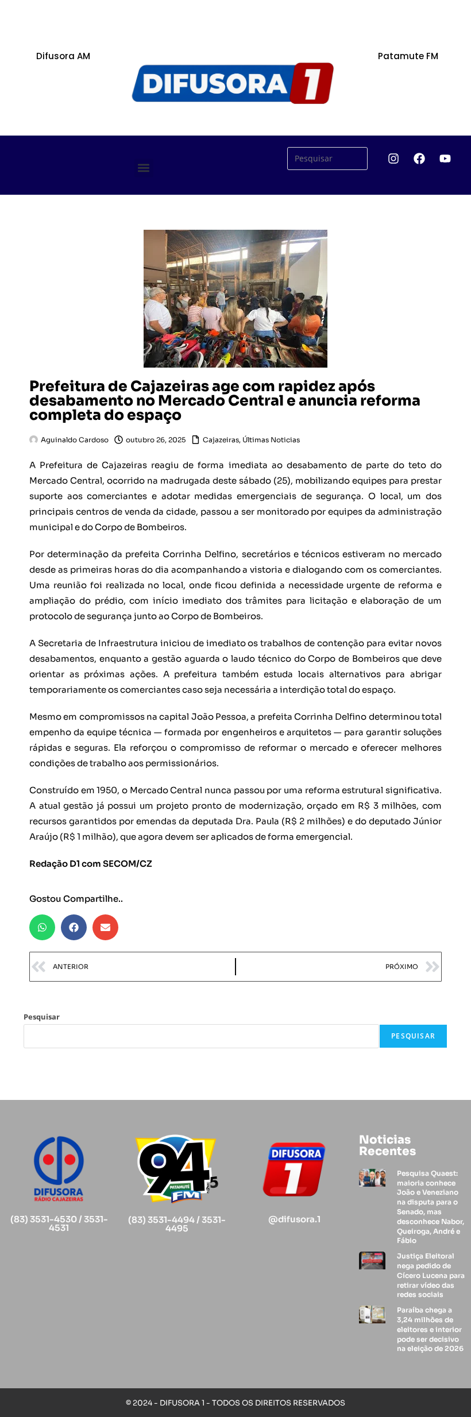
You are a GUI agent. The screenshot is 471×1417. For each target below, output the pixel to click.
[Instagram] (393, 158)
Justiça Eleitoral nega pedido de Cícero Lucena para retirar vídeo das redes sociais (431, 1275)
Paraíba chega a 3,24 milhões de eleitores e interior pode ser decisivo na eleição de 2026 (430, 1329)
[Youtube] (445, 158)
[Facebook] (419, 158)
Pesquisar (42, 1016)
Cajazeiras (221, 439)
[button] (143, 168)
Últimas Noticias (271, 439)
